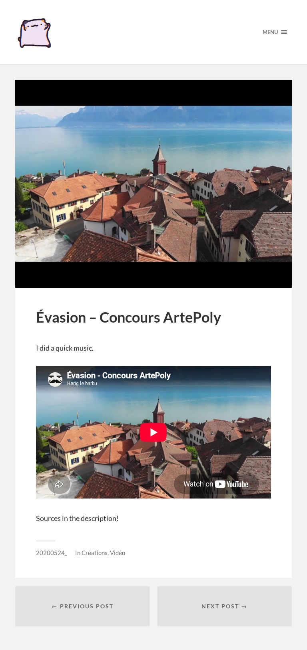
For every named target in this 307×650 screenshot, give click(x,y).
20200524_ (51, 552)
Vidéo (117, 552)
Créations (95, 552)
